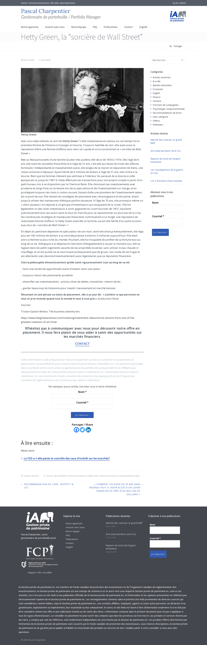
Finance (27, 475)
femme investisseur (77, 475)
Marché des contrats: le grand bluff (124, 522)
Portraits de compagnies (166, 104)
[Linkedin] (88, 429)
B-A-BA (156, 81)
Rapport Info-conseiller (40, 572)
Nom (82, 392)
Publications (110, 27)
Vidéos (156, 120)
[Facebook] (76, 429)
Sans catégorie (160, 116)
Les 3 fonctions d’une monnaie (166, 180)
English (143, 27)
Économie (158, 89)
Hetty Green (93, 475)
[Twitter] (82, 429)
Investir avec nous (55, 27)
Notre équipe (78, 27)
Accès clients (179, 2)
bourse (50, 475)
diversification (60, 475)
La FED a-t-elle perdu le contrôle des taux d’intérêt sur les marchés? (67, 458)
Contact (128, 27)
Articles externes (162, 77)
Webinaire (158, 124)
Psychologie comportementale (169, 108)
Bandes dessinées (162, 85)
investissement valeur (130, 475)
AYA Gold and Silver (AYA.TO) (165, 150)
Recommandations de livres (167, 112)
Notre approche (29, 27)
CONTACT (82, 344)
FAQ (95, 27)
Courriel (82, 402)
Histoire (35, 475)
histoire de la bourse (109, 475)
